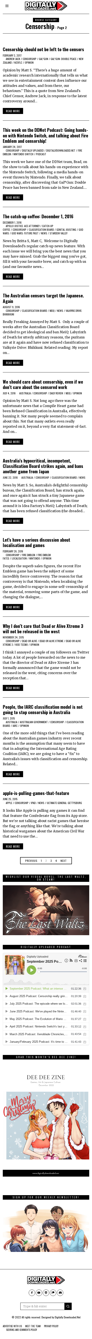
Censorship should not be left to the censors (43, 49)
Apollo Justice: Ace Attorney (23, 226)
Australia (25, 393)
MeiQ (52, 310)
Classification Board (41, 229)
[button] (68, 1306)
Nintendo (34, 558)
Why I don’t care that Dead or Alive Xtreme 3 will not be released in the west (43, 629)
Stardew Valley (58, 233)
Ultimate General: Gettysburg (64, 803)
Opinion (29, 62)
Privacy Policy (51, 1326)
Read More (13, 111)
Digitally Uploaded (33, 150)
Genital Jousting (66, 229)
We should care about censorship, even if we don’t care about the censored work (43, 384)
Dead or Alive (29, 641)
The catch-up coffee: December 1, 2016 (38, 216)
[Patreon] (53, 1293)
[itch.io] (46, 1293)
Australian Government (34, 722)
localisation (19, 558)
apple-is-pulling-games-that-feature (36, 793)
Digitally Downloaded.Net (67, 1317)
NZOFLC (18, 62)
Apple (9, 803)
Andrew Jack (13, 59)
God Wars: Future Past (25, 233)
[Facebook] (32, 1293)
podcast (41, 154)
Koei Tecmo (21, 644)
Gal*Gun (43, 59)
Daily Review (56, 393)
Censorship (29, 59)
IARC (15, 725)
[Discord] (60, 1293)
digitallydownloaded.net (60, 150)
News (44, 233)
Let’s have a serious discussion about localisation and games (36, 542)
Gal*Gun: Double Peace (63, 59)
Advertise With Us (12, 1326)
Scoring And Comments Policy (21, 1329)
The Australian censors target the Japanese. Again (43, 298)
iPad (33, 803)
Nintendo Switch (23, 154)
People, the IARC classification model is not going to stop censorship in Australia (43, 709)
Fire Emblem (28, 555)
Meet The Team (33, 1326)
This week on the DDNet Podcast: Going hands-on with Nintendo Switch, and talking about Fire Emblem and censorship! (45, 135)
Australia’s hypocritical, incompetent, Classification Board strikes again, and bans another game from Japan (43, 466)
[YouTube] (39, 1293)
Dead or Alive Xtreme (51, 641)
